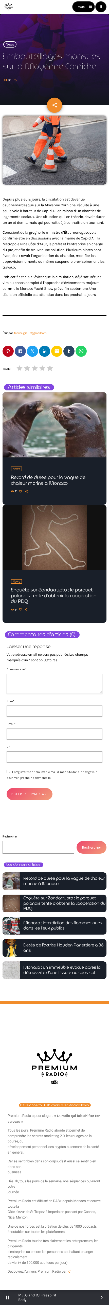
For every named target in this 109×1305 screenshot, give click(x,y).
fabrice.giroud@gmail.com (30, 333)
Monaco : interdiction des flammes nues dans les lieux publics (62, 925)
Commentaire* (16, 669)
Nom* (10, 701)
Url (8, 746)
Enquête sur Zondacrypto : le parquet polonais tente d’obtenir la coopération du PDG (54, 595)
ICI (69, 1272)
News (10, 44)
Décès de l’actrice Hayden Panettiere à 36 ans (63, 948)
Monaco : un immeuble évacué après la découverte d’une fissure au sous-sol (62, 970)
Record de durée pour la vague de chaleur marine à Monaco (48, 480)
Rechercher (10, 836)
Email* (11, 724)
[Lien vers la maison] (8, 7)
